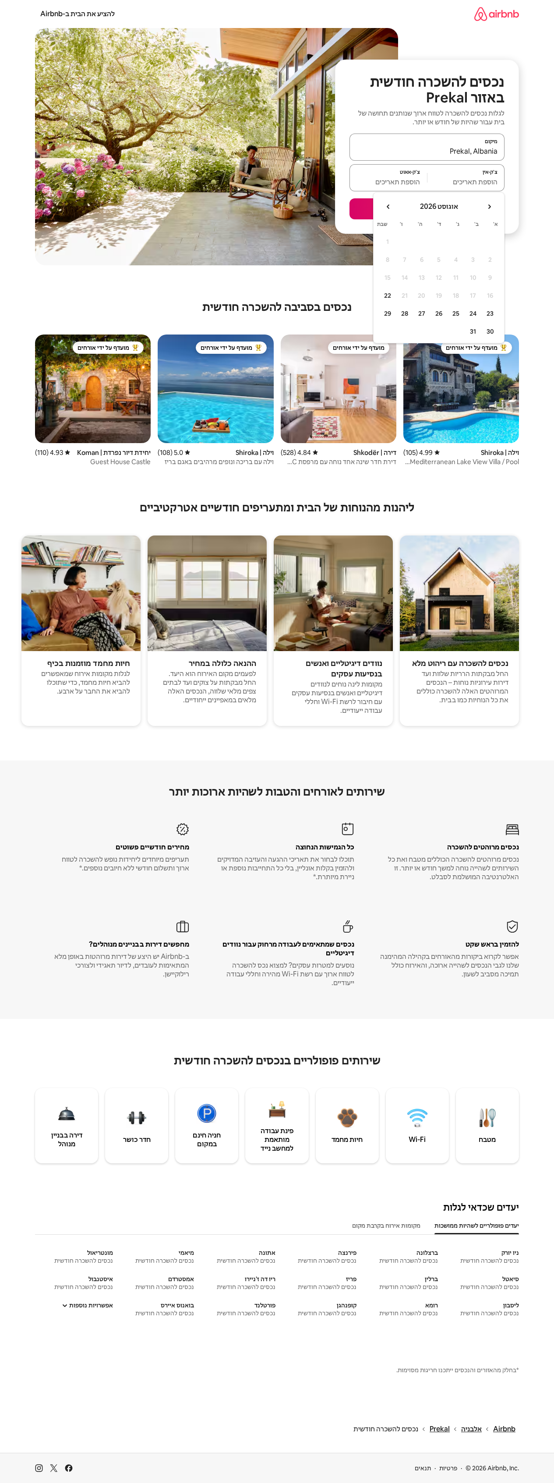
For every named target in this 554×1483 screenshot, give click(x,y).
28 (404, 313)
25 (455, 313)
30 (490, 331)
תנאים (423, 1468)
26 (438, 313)
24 (472, 313)
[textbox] (466, 181)
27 (421, 313)
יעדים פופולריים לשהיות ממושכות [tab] (476, 1225)
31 (473, 331)
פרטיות (448, 1468)
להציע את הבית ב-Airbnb (77, 13)
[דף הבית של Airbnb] (496, 14)
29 (387, 313)
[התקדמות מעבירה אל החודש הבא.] (388, 206)
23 (490, 313)
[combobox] (427, 151)
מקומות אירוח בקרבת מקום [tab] (386, 1225)
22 (387, 295)
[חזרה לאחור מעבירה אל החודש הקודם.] (489, 206)
